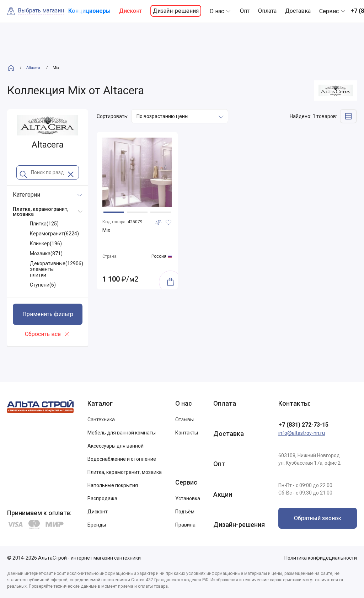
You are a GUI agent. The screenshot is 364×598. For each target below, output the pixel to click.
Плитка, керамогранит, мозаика (124, 472)
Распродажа (102, 498)
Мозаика (46, 253)
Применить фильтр (47, 314)
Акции (222, 494)
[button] (113, 212)
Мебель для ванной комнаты (121, 433)
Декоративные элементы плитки (56, 269)
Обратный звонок (317, 518)
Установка (187, 498)
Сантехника (101, 419)
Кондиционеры (89, 10)
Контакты (186, 433)
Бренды (96, 525)
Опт (245, 10)
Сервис (329, 11)
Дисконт (130, 10)
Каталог (100, 403)
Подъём (184, 511)
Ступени (43, 285)
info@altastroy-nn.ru (301, 433)
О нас (217, 11)
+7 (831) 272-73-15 (303, 424)
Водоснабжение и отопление (121, 459)
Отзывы (184, 419)
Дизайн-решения (176, 10)
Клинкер (46, 243)
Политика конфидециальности (320, 558)
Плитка (44, 223)
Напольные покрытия (112, 485)
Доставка (298, 10)
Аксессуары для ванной (115, 446)
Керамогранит (54, 233)
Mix (106, 230)
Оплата (267, 10)
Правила (185, 525)
